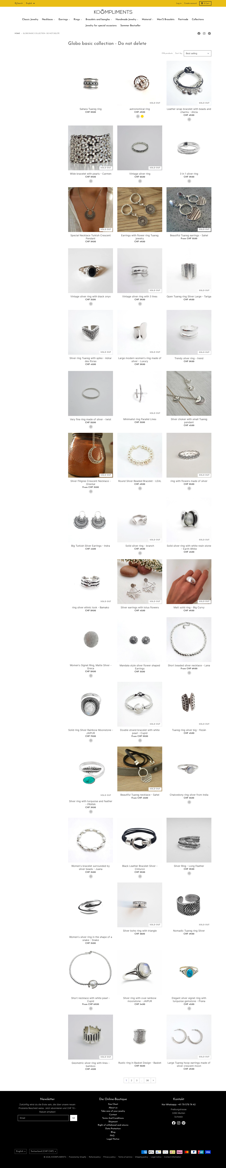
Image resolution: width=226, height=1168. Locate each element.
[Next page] (153, 1080)
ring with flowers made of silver (188, 481)
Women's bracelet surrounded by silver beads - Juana (90, 867)
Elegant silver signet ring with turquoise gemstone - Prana (189, 999)
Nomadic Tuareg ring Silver (189, 930)
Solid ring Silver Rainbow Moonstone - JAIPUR (90, 731)
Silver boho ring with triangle (140, 930)
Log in (179, 3)
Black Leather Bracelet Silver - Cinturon (139, 867)
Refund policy (95, 1157)
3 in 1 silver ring (189, 173)
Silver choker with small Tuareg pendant (189, 421)
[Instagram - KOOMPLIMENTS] (204, 33)
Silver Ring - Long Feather (189, 865)
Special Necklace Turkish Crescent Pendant (90, 237)
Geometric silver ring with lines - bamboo (90, 1064)
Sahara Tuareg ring (91, 108)
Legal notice (156, 1157)
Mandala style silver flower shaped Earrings (140, 667)
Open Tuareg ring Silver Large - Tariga (189, 296)
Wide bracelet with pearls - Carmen (90, 173)
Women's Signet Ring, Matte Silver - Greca (90, 667)
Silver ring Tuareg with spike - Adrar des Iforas (90, 360)
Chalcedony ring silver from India (189, 794)
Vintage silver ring (139, 173)
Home (17, 33)
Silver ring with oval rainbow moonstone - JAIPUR (139, 999)
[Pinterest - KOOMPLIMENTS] (209, 33)
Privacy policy (109, 1157)
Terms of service (125, 1157)
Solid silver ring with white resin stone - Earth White (189, 547)
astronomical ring (140, 108)
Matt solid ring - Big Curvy (189, 607)
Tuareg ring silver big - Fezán (189, 730)
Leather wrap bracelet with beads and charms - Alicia (189, 110)
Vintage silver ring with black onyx (90, 296)
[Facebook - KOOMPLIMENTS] (199, 33)
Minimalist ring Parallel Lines (139, 419)
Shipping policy (141, 1157)
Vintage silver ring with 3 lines (139, 296)
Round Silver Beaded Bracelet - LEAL (139, 481)
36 (147, 1080)
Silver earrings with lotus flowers (140, 607)
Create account (190, 3)
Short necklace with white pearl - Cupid (90, 999)
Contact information (172, 1157)
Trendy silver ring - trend (188, 358)
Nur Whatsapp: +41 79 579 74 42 (179, 1104)
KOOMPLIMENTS (58, 1157)
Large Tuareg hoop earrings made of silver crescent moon (189, 1064)
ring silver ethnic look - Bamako (90, 607)
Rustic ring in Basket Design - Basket (139, 1062)
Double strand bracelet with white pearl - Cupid (140, 731)
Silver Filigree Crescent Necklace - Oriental (90, 482)
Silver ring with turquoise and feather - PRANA (90, 803)
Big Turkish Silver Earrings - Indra (90, 545)
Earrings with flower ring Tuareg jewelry (140, 237)
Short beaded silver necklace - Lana (189, 665)
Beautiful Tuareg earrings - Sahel (189, 235)
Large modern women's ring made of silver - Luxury (139, 360)
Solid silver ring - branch (139, 545)
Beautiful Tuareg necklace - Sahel (139, 794)
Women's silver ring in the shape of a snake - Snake (90, 938)
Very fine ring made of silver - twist (90, 419)
